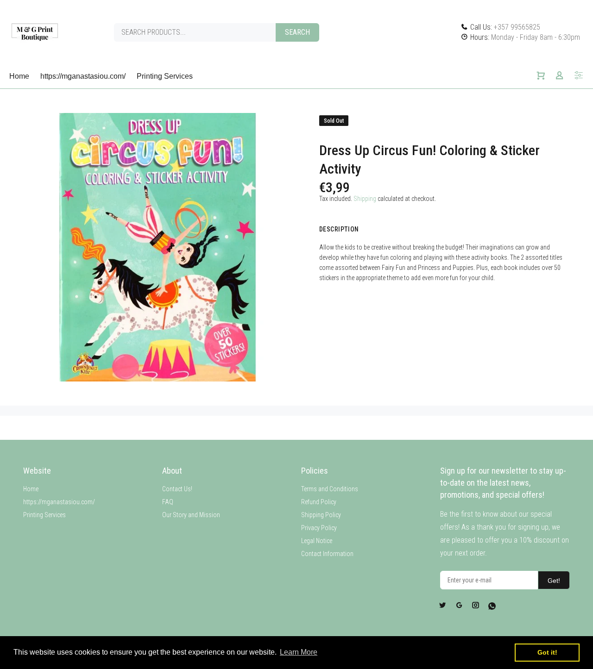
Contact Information (327, 553)
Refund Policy (318, 502)
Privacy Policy (319, 527)
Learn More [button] (298, 652)
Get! (554, 580)
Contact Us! (177, 489)
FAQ (167, 502)
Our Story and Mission (191, 515)
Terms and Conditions (329, 489)
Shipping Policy (321, 515)
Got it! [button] (547, 652)
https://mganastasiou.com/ (59, 502)
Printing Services (44, 515)
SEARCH (297, 32)
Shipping (364, 198)
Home (30, 489)
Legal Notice (316, 540)
